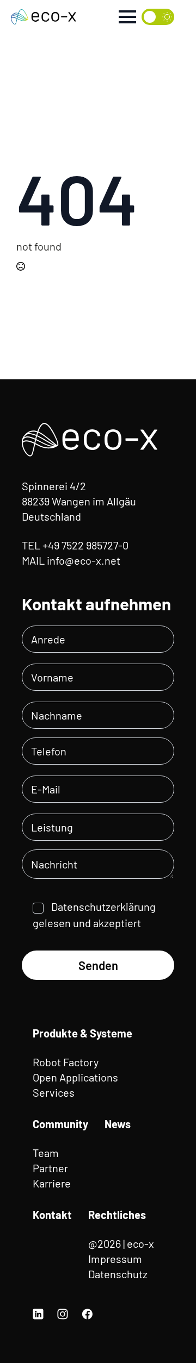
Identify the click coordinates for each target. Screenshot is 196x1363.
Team (46, 1152)
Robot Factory (66, 1061)
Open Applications (75, 1077)
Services (54, 1092)
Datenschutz (118, 1273)
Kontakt (52, 1214)
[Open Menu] (127, 17)
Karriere (52, 1183)
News (118, 1123)
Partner (50, 1167)
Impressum (115, 1258)
